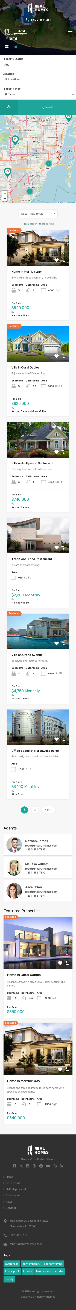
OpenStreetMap (70, 202)
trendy (9, 1279)
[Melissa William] (14, 874)
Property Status (13, 59)
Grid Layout (13, 1195)
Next (48, 809)
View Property (38, 258)
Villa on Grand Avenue (27, 655)
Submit (20, 31)
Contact (11, 1208)
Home (9, 1177)
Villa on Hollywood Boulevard (31, 463)
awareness (11, 1263)
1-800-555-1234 (41, 19)
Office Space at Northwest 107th (35, 750)
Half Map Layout (16, 1189)
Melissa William (37, 864)
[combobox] (38, 65)
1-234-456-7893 (35, 849)
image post (12, 1271)
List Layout (13, 1183)
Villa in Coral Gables (25, 367)
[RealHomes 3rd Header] (38, 12)
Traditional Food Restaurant (31, 559)
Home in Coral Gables (24, 975)
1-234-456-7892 (35, 872)
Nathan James (36, 841)
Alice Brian (33, 887)
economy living (53, 1263)
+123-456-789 (18, 1235)
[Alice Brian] (14, 897)
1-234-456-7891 (35, 895)
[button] (15, 140)
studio (59, 1271)
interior (27, 1271)
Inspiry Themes (46, 1296)
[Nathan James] (14, 851)
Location (8, 73)
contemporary (31, 1263)
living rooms (43, 1271)
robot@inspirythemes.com (41, 845)
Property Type (12, 88)
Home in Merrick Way (26, 271)
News (9, 1201)
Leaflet (61, 202)
